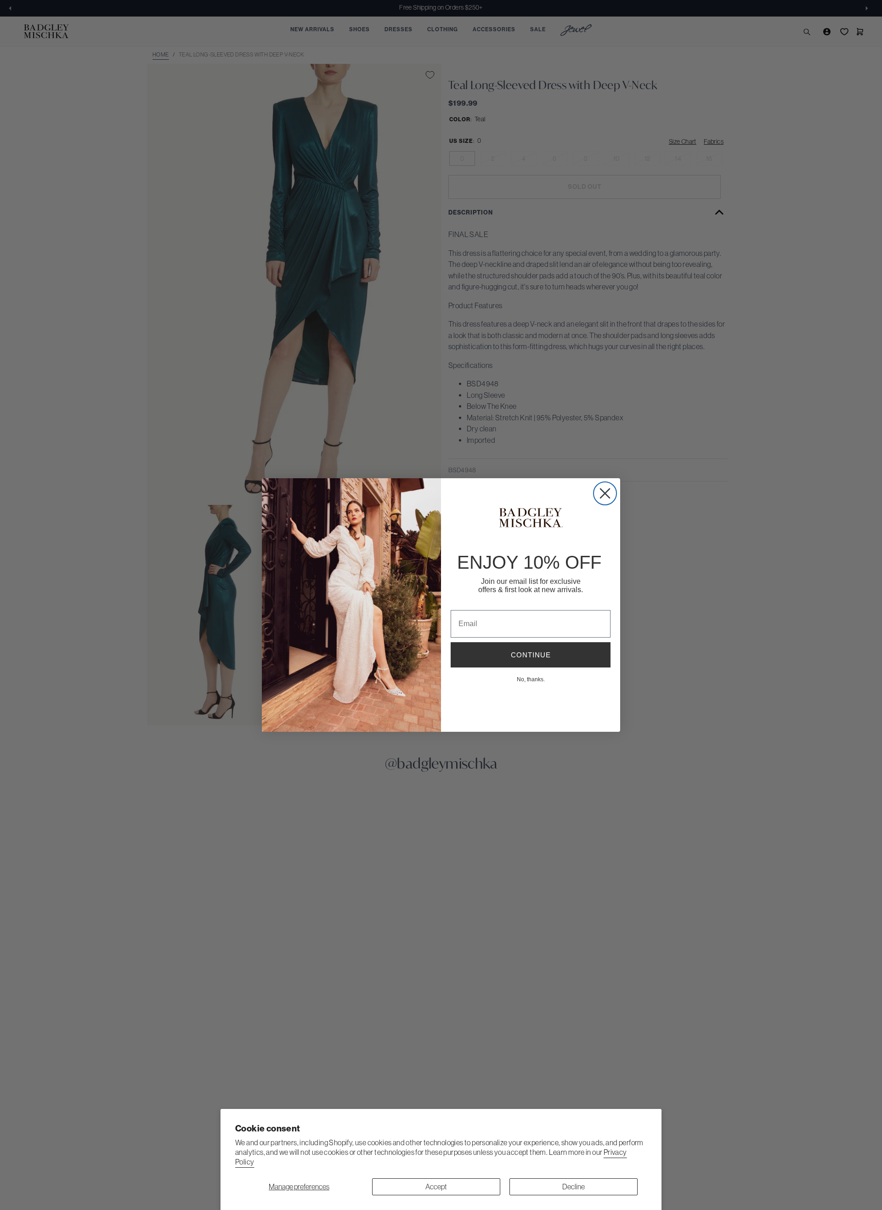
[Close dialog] (605, 493)
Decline (573, 1186)
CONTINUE (531, 655)
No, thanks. (531, 679)
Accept (436, 1186)
